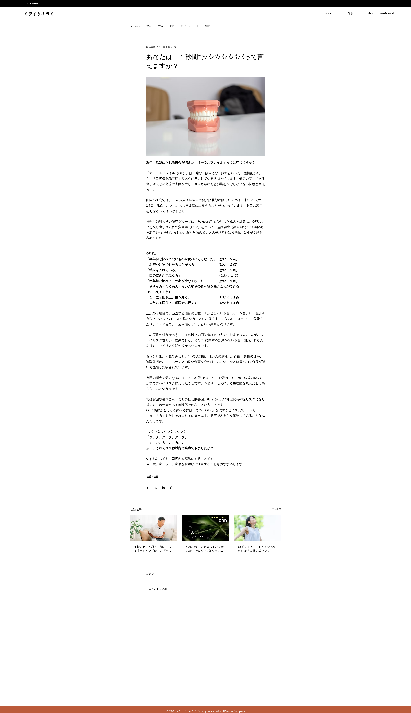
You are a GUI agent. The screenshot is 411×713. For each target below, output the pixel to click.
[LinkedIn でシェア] (163, 487)
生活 (160, 25)
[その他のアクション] (263, 47)
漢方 (207, 25)
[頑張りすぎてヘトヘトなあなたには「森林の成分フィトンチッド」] (257, 528)
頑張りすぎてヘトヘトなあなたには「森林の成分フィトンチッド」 (257, 549)
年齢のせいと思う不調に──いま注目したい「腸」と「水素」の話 (153, 549)
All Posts (135, 25)
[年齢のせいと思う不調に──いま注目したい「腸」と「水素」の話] (153, 528)
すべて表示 (275, 508)
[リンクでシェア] (171, 487)
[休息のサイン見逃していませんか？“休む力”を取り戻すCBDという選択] (205, 528)
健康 (148, 25)
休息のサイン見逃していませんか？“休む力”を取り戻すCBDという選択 (205, 549)
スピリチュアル (190, 25)
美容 (172, 25)
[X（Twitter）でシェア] (155, 487)
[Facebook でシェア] (147, 487)
